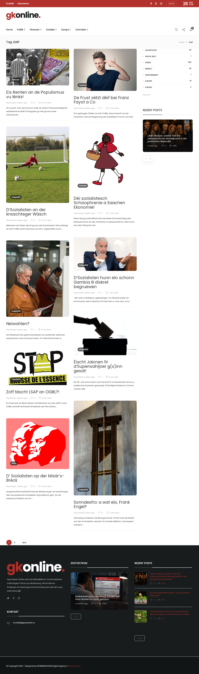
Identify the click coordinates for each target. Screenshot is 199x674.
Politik (20, 29)
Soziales (50, 29)
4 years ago (89, 292)
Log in (171, 3)
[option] (168, 136)
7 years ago (21, 486)
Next (24, 542)
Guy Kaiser (11, 102)
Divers (168, 62)
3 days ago (153, 145)
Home (9, 29)
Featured (15, 79)
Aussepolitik (168, 50)
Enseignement (168, 75)
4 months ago (81, 603)
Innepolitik (16, 197)
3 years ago (21, 102)
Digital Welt (168, 56)
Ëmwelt (168, 68)
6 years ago (89, 512)
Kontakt (10, 3)
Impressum (23, 3)
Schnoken (81, 29)
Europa (65, 29)
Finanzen (34, 29)
